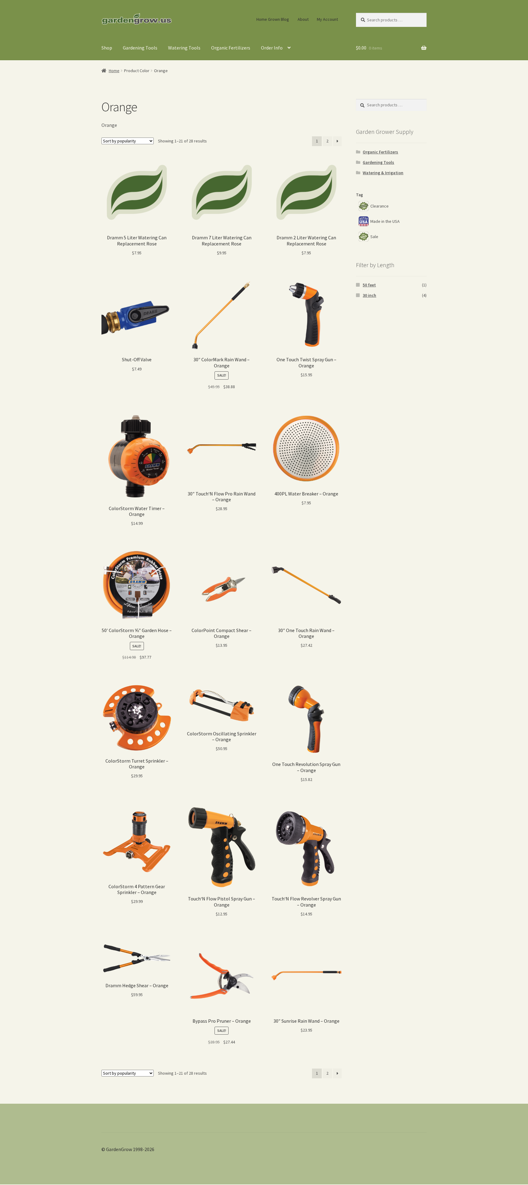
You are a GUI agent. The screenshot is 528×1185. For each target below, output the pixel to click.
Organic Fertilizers (230, 48)
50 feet (369, 285)
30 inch (369, 295)
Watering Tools (184, 48)
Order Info (272, 48)
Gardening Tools (140, 48)
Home (114, 70)
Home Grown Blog (272, 19)
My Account (327, 19)
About (303, 19)
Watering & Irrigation (383, 172)
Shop (106, 48)
